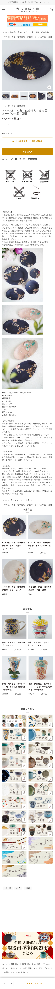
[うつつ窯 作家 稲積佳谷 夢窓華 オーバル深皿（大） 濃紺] (14, 527)
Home (4, 32)
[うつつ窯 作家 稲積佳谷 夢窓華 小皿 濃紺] (41, 571)
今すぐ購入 (27, 152)
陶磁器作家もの (16, 32)
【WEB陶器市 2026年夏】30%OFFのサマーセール (27, 2)
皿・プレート (16, 500)
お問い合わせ (16, 968)
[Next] (49, 96)
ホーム (4, 964)
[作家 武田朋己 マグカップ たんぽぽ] (14, 627)
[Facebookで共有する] (16, 159)
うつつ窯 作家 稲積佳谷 (37, 32)
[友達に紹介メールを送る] (24, 159)
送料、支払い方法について (21, 972)
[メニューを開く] (6, 10)
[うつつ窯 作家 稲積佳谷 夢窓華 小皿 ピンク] (14, 571)
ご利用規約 (13, 964)
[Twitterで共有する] (12, 159)
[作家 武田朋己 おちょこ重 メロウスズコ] (40, 627)
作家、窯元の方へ (30, 968)
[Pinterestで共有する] (20, 159)
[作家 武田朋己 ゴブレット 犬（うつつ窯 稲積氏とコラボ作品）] (14, 668)
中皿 (28, 500)
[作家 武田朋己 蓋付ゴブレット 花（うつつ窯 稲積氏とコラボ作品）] (41, 668)
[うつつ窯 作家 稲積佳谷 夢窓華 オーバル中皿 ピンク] (40, 527)
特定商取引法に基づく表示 (30, 964)
